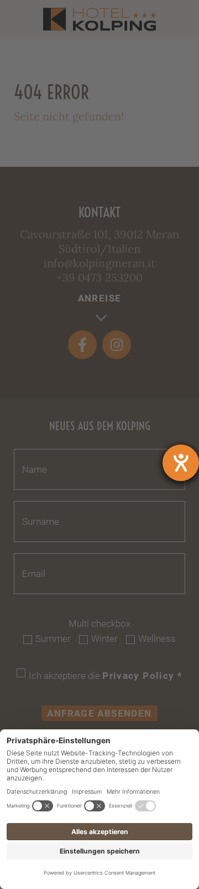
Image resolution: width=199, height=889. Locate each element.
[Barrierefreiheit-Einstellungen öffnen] (181, 463)
